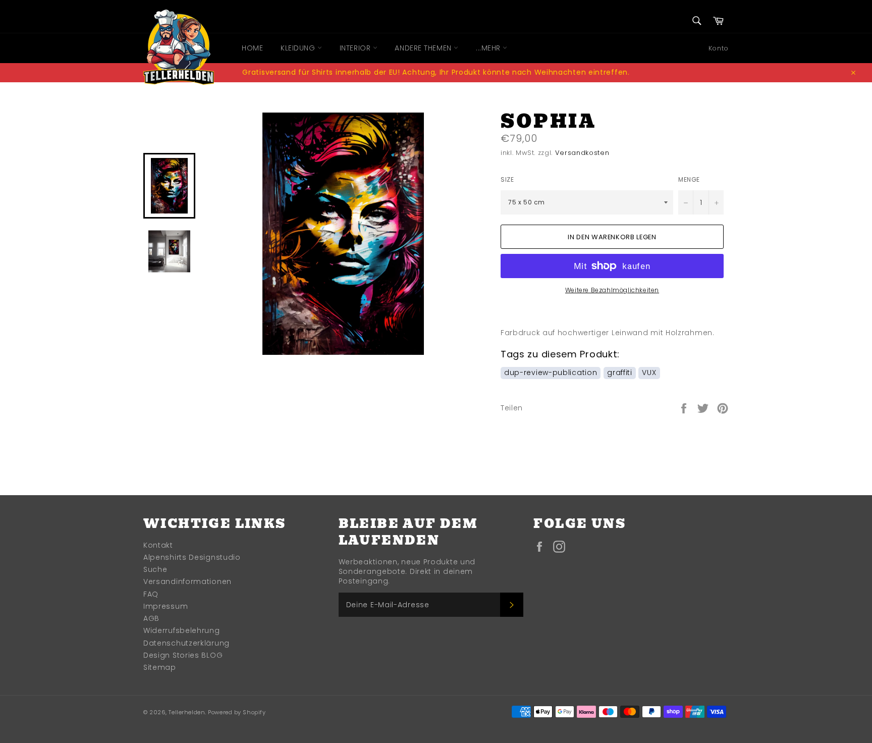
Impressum (165, 606)
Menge (689, 180)
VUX (649, 372)
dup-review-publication (550, 372)
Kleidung (299, 48)
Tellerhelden (187, 712)
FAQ (150, 594)
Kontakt (158, 545)
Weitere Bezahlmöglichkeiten (612, 290)
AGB (151, 618)
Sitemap (159, 667)
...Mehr (489, 48)
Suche (155, 569)
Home (252, 48)
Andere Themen (424, 48)
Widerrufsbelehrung (181, 630)
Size (507, 180)
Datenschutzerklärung (186, 643)
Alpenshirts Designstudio (192, 557)
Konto (718, 48)
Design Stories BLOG (183, 655)
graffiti (619, 372)
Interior (356, 48)
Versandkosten (582, 152)
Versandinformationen (187, 581)
